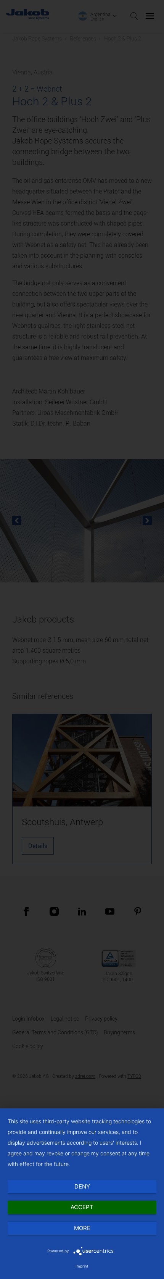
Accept (82, 1207)
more (82, 1228)
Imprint (82, 1266)
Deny (82, 1186)
